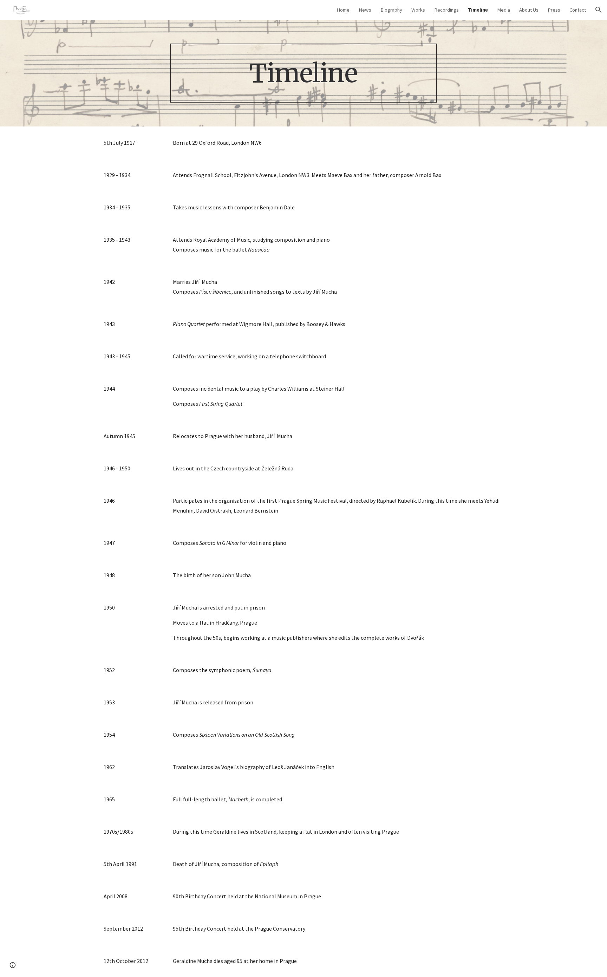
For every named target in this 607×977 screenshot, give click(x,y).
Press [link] (554, 10)
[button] (598, 9)
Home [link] (343, 10)
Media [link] (503, 10)
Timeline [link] (478, 10)
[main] (303, 73)
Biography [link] (391, 10)
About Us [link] (529, 10)
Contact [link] (577, 10)
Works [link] (418, 10)
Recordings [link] (446, 10)
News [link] (365, 10)
